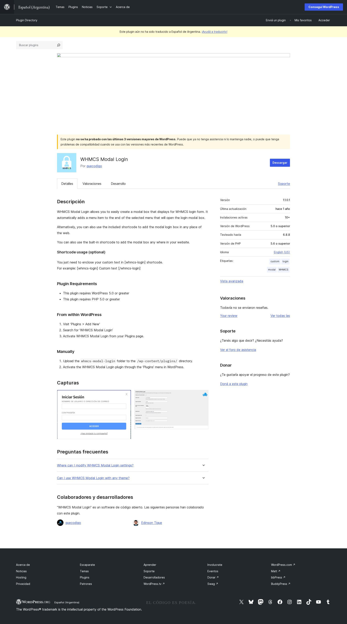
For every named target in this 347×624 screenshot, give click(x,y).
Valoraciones (92, 184)
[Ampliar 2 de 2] (203, 395)
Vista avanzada (231, 281)
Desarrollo (118, 184)
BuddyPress (281, 583)
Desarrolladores (154, 577)
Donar (213, 577)
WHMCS (283, 269)
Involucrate (214, 564)
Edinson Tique (151, 523)
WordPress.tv (154, 583)
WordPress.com (283, 564)
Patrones (86, 583)
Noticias (21, 571)
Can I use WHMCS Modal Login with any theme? (93, 478)
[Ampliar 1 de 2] (126, 395)
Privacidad (23, 583)
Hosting (21, 577)
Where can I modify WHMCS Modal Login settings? (95, 465)
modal (272, 269)
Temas (84, 571)
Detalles (67, 184)
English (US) (282, 252)
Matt (276, 571)
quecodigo (94, 166)
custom (274, 261)
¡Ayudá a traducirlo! (214, 31)
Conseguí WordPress (323, 7)
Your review (228, 316)
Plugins (84, 577)
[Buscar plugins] (59, 45)
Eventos (212, 571)
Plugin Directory (26, 20)
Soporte (284, 184)
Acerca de (23, 564)
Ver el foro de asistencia (238, 350)
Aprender (150, 564)
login (285, 261)
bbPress (278, 577)
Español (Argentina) (66, 602)
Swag (212, 583)
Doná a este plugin (234, 384)
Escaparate (87, 564)
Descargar (279, 162)
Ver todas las (280, 316)
